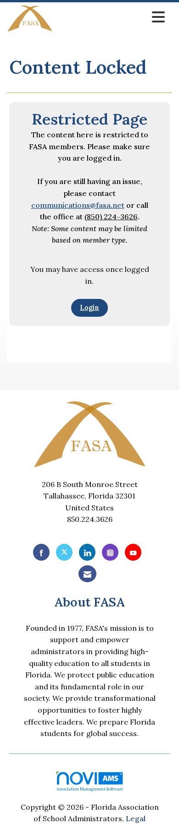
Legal (135, 818)
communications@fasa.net (77, 205)
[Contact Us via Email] (87, 573)
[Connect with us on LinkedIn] (87, 552)
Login (89, 307)
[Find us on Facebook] (41, 552)
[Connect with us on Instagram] (110, 552)
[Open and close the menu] (111, 17)
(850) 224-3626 (111, 216)
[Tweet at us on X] (64, 552)
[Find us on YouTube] (133, 552)
